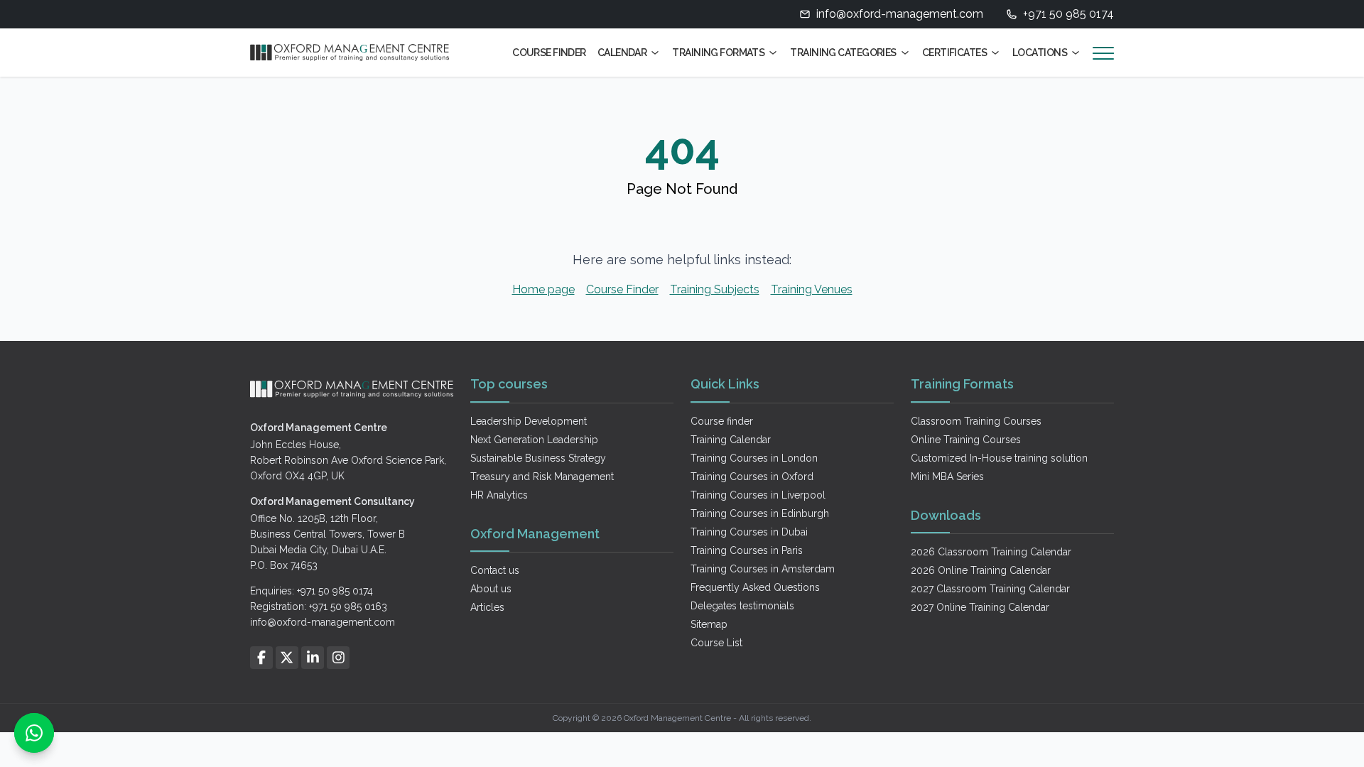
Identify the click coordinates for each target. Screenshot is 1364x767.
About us (491, 588)
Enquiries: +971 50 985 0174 (311, 591)
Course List (716, 642)
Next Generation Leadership (534, 439)
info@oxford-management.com (899, 14)
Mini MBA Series (947, 476)
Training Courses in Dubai (749, 532)
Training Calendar (731, 439)
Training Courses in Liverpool (758, 495)
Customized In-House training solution (999, 458)
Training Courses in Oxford (752, 476)
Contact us (494, 570)
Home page (543, 289)
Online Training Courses (966, 439)
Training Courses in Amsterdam (763, 569)
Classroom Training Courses (976, 421)
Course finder (722, 421)
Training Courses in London (754, 458)
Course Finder (549, 52)
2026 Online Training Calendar (981, 570)
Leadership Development (528, 421)
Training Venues (811, 289)
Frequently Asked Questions (755, 587)
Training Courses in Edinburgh (760, 513)
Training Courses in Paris (747, 550)
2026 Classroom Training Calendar (991, 551)
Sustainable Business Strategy (538, 458)
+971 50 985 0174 (1068, 14)
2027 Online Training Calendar (980, 607)
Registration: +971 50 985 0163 (318, 606)
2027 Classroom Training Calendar (990, 588)
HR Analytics (499, 495)
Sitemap (709, 624)
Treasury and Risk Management (542, 476)
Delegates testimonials (742, 605)
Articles (487, 607)
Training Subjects (714, 289)
